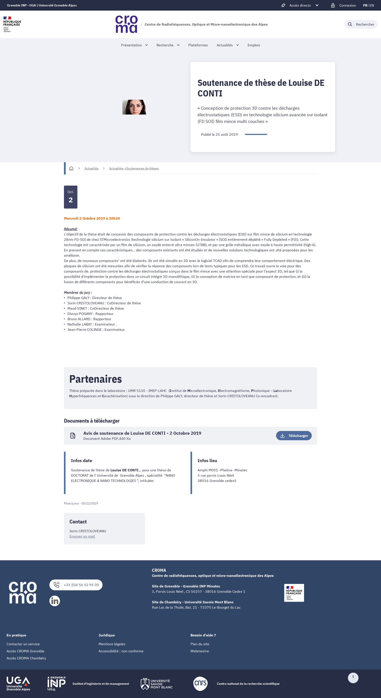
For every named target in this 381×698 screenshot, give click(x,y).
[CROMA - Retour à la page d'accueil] (126, 24)
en (372, 5)
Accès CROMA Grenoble (25, 651)
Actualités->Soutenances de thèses (134, 168)
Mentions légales (112, 644)
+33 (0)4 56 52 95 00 (81, 585)
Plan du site (199, 644)
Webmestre (199, 651)
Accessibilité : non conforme (121, 651)
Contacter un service (23, 644)
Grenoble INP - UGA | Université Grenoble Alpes (42, 5)
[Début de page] (355, 678)
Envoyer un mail (82, 536)
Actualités (91, 168)
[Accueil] (71, 168)
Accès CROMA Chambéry (26, 658)
